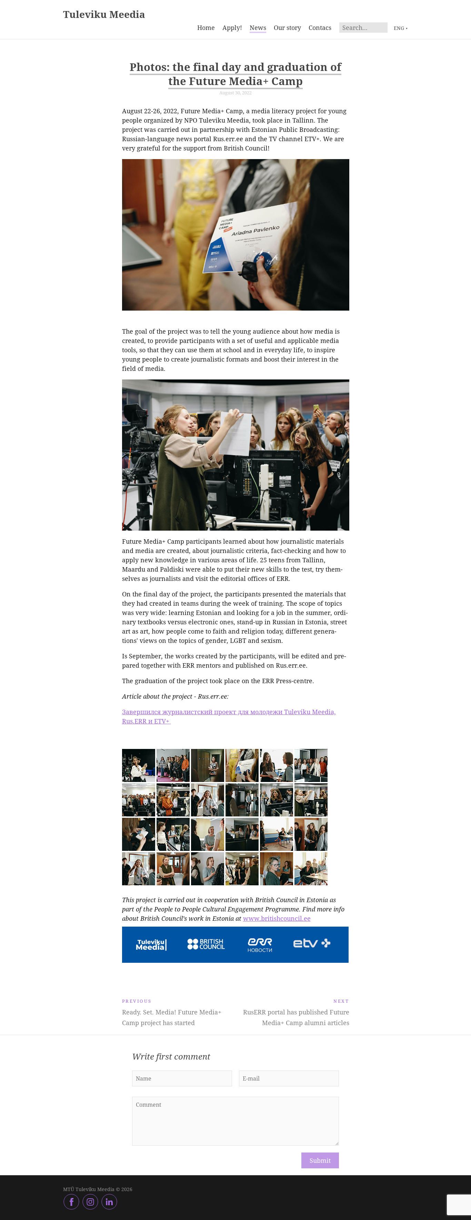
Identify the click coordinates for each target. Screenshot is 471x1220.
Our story (287, 27)
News (258, 27)
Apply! (232, 27)
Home (206, 27)
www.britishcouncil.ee (277, 918)
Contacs (320, 27)
